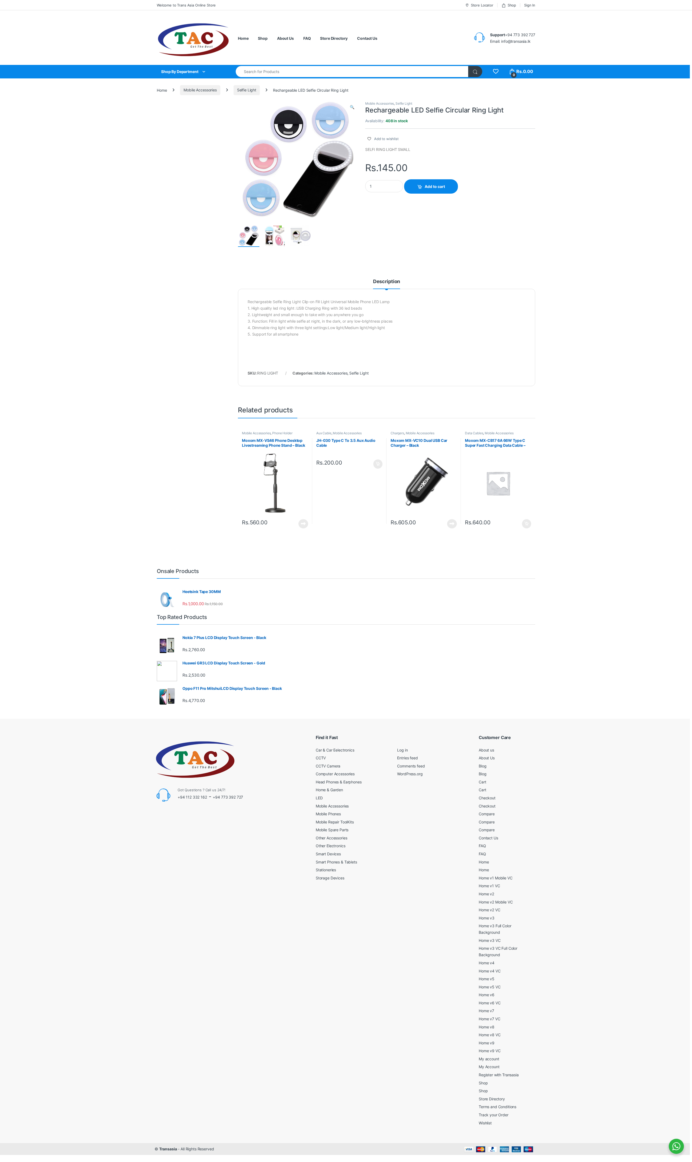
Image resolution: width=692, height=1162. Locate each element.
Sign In (529, 5)
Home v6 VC (490, 1003)
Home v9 (486, 1043)
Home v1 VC (489, 885)
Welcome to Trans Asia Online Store (186, 5)
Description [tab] (386, 281)
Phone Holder (282, 433)
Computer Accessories (335, 774)
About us (486, 750)
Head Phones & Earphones (339, 782)
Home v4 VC (490, 971)
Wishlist (485, 1123)
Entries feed (407, 758)
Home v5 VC (490, 987)
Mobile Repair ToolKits (335, 822)
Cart (482, 782)
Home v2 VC (489, 910)
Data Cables (474, 433)
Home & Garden (329, 789)
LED (319, 798)
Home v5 (486, 978)
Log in (402, 750)
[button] (352, 107)
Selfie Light (246, 90)
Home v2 (486, 894)
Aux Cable (323, 433)
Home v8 (486, 1027)
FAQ (307, 38)
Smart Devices (328, 854)
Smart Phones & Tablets (336, 862)
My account (489, 1059)
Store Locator (482, 5)
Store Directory (334, 38)
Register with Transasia (499, 1074)
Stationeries (326, 870)
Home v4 (486, 963)
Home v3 (486, 918)
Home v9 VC (490, 1050)
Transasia (168, 1149)
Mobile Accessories (200, 90)
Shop (512, 5)
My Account (489, 1066)
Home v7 (486, 1010)
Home (243, 38)
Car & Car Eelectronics (335, 750)
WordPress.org (409, 774)
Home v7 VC (489, 1019)
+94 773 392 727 (228, 797)
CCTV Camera (328, 766)
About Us (285, 38)
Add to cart (435, 186)
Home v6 (486, 994)
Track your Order (493, 1115)
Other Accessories (331, 838)
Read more (303, 523)
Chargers (397, 433)
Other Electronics (330, 845)
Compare (487, 814)
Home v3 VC (490, 940)
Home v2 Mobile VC (496, 902)
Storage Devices (330, 878)
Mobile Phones (328, 814)
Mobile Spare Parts (332, 829)
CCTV (321, 758)
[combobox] (352, 71)
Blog (482, 766)
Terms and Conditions (497, 1106)
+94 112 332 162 (192, 797)
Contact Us (367, 38)
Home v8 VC (490, 1034)
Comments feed (411, 766)
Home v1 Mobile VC (496, 878)
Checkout (487, 798)
